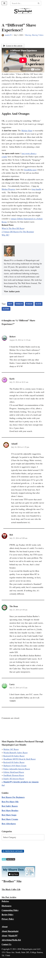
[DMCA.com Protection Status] (8, 859)
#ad (3, 785)
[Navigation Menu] (4, 3)
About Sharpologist (10, 931)
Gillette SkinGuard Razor (13, 772)
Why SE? (5, 234)
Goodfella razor (30, 169)
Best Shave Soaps (9, 814)
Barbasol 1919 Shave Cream (14, 765)
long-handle (36, 189)
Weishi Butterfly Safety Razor (15, 752)
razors (6, 309)
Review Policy (7, 914)
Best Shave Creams (10, 819)
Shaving (28, 35)
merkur (19, 304)
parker (29, 304)
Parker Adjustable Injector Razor (16, 768)
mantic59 (8, 35)
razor (38, 304)
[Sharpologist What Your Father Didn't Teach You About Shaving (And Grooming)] (23, 11)
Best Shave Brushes (10, 810)
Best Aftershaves (9, 823)
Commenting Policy (10, 910)
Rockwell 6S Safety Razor (13, 755)
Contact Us (6, 944)
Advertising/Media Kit (11, 939)
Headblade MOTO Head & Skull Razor (19, 759)
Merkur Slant (26, 130)
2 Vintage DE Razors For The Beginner (18, 231)
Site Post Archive (9, 897)
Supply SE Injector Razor (13, 778)
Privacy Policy (8, 918)
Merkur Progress (8, 189)
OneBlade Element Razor (13, 775)
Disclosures (6, 905)
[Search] (38, 3)
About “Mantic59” (10, 935)
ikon (10, 304)
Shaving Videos (37, 35)
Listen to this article (14, 45)
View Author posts (12, 291)
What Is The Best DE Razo (13, 228)
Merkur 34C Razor (11, 749)
